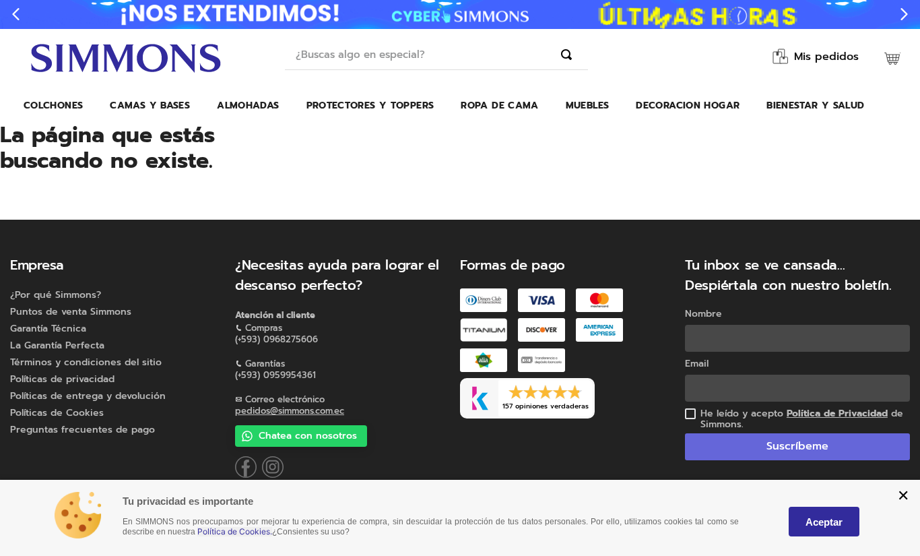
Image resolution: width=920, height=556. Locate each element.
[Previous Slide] (16, 14)
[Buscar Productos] (569, 54)
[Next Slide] (903, 14)
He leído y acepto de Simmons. (801, 419)
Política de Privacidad (837, 413)
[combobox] (436, 55)
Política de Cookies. (234, 531)
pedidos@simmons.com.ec (289, 410)
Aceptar (824, 522)
